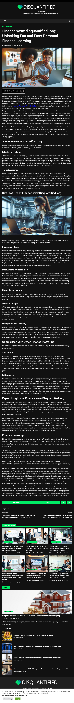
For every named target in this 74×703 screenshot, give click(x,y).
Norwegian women (57, 186)
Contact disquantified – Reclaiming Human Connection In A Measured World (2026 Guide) (13, 563)
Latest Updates (8, 611)
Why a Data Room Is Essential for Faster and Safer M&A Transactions (7, 648)
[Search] (69, 21)
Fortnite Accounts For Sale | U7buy (25, 106)
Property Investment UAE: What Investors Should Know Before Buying (37, 602)
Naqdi (37, 258)
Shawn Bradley (19, 637)
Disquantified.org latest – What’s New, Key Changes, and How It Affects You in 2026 (13, 536)
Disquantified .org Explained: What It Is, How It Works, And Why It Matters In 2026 (60, 536)
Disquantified (41, 11)
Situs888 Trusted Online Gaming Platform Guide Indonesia (7, 636)
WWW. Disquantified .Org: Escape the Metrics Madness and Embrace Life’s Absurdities (18, 515)
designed (23, 163)
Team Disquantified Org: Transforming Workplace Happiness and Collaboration (57, 515)
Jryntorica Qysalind (9, 618)
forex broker (60, 258)
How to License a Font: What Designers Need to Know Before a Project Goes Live (7, 670)
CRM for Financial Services (19, 129)
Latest (8, 509)
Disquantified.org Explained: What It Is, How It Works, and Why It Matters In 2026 (60, 563)
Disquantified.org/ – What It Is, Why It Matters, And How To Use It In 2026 (37, 536)
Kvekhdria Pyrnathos (10, 553)
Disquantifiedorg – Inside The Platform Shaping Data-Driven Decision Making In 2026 (37, 563)
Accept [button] (17, 699)
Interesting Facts (7, 26)
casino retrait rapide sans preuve (58, 116)
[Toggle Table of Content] (21, 91)
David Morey (7, 45)
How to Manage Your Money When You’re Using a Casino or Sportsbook (7, 659)
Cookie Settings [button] (8, 699)
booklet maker (55, 132)
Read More (7, 628)
